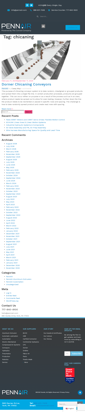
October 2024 (12, 175)
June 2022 (10, 220)
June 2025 (10, 165)
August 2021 (11, 244)
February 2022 (12, 228)
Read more (7, 109)
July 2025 (10, 162)
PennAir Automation (14, 282)
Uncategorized (12, 284)
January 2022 (12, 231)
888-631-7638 (40, 403)
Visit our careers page (72, 364)
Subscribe (76, 353)
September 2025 (13, 157)
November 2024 (13, 173)
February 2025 (12, 170)
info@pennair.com (45, 405)
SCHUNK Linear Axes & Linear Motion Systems (26, 122)
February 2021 (12, 260)
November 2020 (13, 268)
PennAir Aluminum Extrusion (18, 279)
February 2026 (12, 152)
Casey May (16, 88)
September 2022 (13, 215)
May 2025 (10, 167)
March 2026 (11, 149)
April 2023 (10, 204)
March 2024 (11, 183)
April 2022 (10, 223)
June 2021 (10, 249)
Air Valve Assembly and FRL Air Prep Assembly (26, 128)
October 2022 (11, 212)
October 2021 (11, 239)
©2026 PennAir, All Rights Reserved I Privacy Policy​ (52, 392)
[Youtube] (31, 5)
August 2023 (11, 197)
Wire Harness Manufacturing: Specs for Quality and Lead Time (33, 130)
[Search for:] (13, 111)
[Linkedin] (27, 5)
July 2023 (10, 199)
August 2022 (11, 218)
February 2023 (12, 207)
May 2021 (10, 252)
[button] (43, 26)
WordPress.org (12, 301)
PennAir (5, 88)
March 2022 (11, 226)
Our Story (48, 329)
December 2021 (12, 234)
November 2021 (12, 236)
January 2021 (11, 263)
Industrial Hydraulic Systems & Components (25, 125)
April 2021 (10, 255)
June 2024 (10, 181)
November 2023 (13, 189)
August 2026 (11, 144)
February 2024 (12, 186)
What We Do (7, 329)
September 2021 (13, 242)
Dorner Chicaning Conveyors (26, 84)
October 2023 (11, 191)
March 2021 (11, 257)
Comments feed (13, 298)
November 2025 (13, 154)
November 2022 (13, 210)
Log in (8, 293)
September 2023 (13, 194)
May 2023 (10, 202)
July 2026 (10, 146)
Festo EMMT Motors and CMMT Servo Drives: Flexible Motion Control (35, 120)
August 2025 (11, 159)
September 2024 (13, 178)
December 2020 (13, 265)
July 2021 (10, 247)
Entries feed (11, 296)
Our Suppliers (29, 329)
